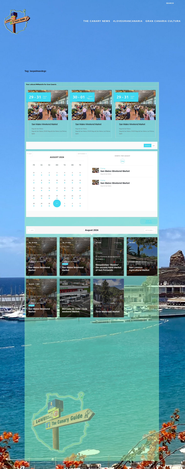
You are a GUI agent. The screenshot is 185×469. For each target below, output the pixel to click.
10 (57, 180)
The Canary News (96, 21)
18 (64, 188)
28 (34, 203)
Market (32, 258)
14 (34, 188)
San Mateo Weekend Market (45, 124)
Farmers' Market (79, 294)
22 (41, 196)
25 (64, 196)
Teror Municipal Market (108, 311)
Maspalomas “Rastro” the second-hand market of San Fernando (108, 267)
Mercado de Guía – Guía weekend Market (74, 310)
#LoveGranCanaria (128, 21)
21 (34, 196)
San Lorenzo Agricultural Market (139, 268)
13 (80, 180)
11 (64, 180)
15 (41, 188)
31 (34, 172)
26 (72, 196)
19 (72, 188)
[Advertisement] (92, 52)
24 (57, 196)
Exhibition (67, 294)
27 (80, 196)
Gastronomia (66, 297)
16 (49, 188)
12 (72, 180)
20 (80, 188)
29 (41, 203)
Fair (72, 294)
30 (49, 203)
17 (57, 188)
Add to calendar (148, 222)
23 (49, 196)
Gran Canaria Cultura (163, 21)
